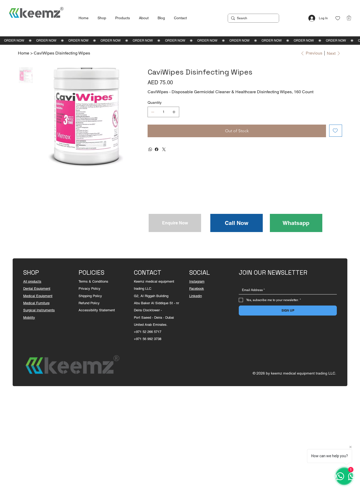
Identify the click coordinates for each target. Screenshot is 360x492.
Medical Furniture (36, 303)
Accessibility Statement (97, 310)
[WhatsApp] (150, 149)
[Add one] (174, 112)
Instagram (197, 281)
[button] (349, 17)
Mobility (29, 317)
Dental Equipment (36, 289)
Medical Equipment (37, 296)
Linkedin (195, 296)
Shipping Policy (90, 296)
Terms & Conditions (93, 281)
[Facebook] (156, 149)
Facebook (196, 289)
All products (32, 281)
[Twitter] (164, 149)
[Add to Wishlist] (335, 131)
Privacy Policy (89, 289)
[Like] (337, 18)
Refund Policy (89, 303)
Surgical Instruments (39, 310)
